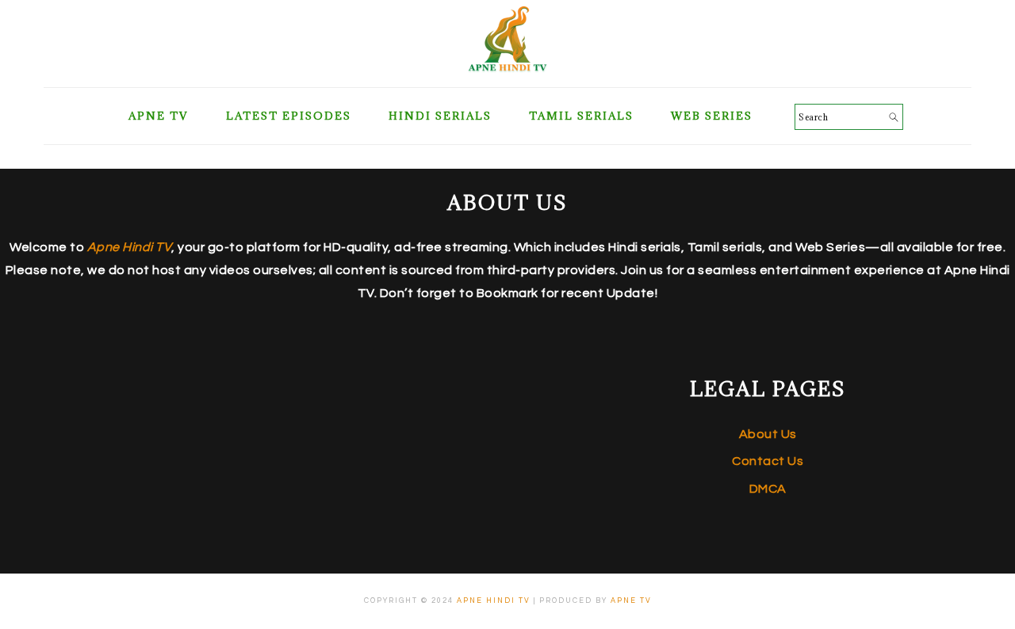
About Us (768, 434)
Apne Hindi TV (493, 600)
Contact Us (767, 461)
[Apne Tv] (507, 68)
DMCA (768, 488)
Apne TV (631, 600)
